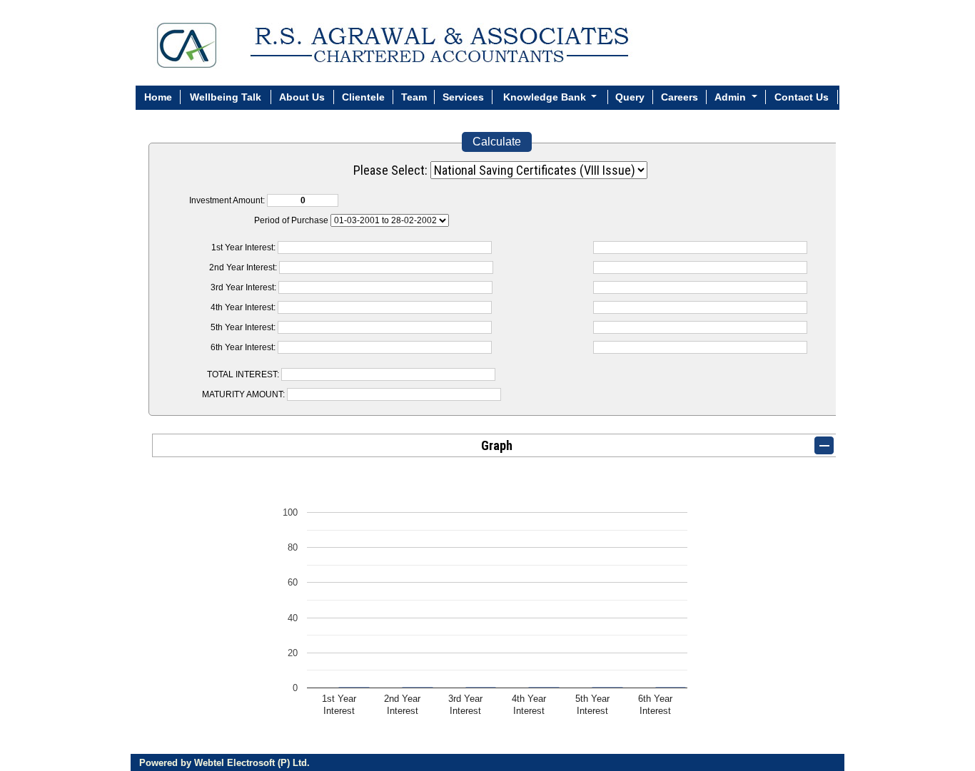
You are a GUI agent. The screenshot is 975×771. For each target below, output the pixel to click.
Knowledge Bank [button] (546, 97)
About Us (302, 97)
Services (463, 97)
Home (158, 97)
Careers (679, 97)
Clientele (363, 97)
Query (630, 97)
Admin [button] (731, 97)
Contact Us (801, 97)
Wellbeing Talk (225, 97)
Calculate (497, 142)
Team (414, 97)
